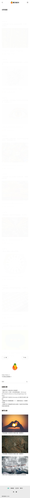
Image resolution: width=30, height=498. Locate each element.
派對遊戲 (3, 21)
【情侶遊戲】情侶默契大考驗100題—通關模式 (12, 453)
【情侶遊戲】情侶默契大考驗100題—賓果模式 (12, 433)
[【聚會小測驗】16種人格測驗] (15, 264)
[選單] (27, 2)
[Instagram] (16, 491)
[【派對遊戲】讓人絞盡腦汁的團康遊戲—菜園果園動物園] (15, 191)
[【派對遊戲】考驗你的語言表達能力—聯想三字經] (15, 340)
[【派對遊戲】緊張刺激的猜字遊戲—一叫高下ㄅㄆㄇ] (15, 302)
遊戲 (6, 21)
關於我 (21, 488)
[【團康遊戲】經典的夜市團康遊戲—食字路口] (15, 227)
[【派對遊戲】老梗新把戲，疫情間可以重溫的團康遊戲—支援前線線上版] (15, 152)
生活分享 (17, 488)
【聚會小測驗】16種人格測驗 (10, 251)
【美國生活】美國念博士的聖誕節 (10, 390)
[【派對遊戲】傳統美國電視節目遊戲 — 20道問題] (15, 76)
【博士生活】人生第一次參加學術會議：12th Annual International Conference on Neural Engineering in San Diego (14, 394)
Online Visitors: (5, 375)
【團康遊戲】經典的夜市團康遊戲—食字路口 (14, 215)
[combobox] (14, 381)
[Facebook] (13, 491)
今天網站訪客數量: (6, 376)
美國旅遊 (12, 488)
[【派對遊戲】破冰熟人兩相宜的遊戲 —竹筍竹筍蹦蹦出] (15, 38)
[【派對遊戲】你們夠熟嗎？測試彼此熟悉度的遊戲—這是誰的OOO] (15, 114)
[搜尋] (2, 2)
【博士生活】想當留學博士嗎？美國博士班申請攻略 (14, 474)
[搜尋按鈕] (27, 381)
